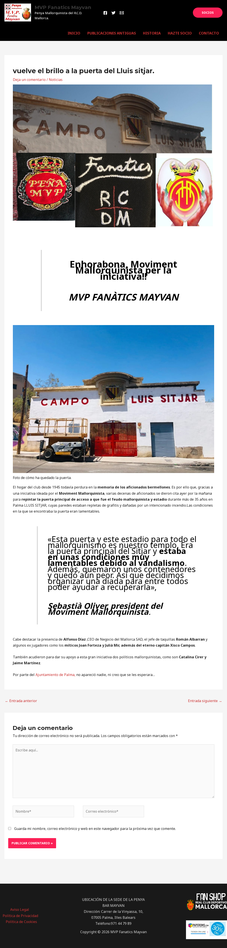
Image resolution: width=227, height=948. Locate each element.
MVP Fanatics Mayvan (63, 7)
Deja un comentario (29, 79)
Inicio (74, 33)
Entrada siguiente (205, 700)
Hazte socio (180, 33)
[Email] (122, 13)
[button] (208, 13)
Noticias (56, 79)
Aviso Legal (19, 909)
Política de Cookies (21, 921)
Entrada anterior (21, 700)
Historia (152, 33)
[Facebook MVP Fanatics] (105, 13)
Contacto (209, 33)
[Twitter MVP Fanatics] (113, 13)
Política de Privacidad (20, 915)
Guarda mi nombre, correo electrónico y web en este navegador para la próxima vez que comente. (95, 828)
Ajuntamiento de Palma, (55, 674)
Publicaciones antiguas (111, 33)
